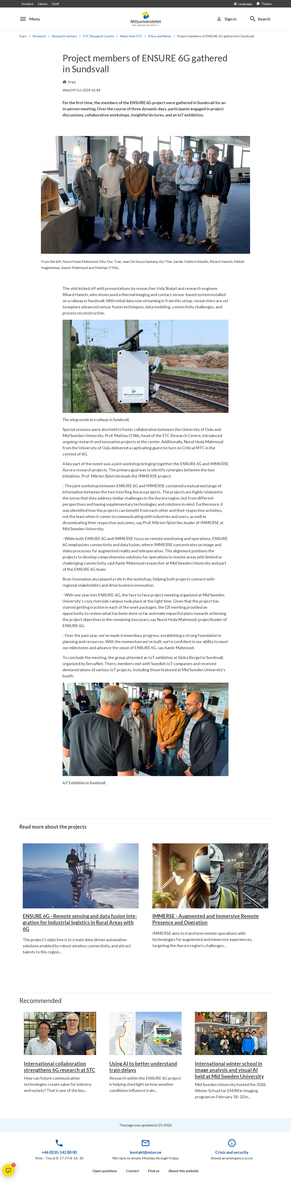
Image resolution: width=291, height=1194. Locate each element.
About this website (183, 1171)
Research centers (64, 36)
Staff (55, 4)
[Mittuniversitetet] (145, 19)
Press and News (159, 36)
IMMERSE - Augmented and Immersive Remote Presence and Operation (205, 919)
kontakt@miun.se (145, 1152)
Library (43, 4)
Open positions (105, 1171)
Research (39, 36)
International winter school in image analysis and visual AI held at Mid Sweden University (229, 1070)
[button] (8, 1170)
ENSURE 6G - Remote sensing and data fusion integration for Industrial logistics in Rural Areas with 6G (80, 922)
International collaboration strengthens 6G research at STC (59, 1067)
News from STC (131, 36)
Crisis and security (231, 1152)
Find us (153, 1171)
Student (27, 4)
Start (23, 36)
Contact (132, 1171)
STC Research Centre (98, 36)
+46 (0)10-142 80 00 (59, 1152)
